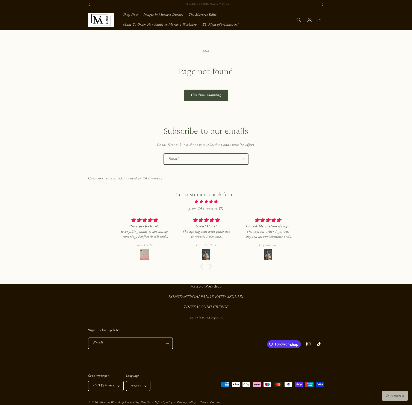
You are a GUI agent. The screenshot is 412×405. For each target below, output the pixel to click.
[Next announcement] (323, 4)
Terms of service (210, 402)
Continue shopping (206, 95)
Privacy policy (186, 402)
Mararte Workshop (111, 402)
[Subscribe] (243, 159)
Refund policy (164, 402)
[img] (206, 201)
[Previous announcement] (89, 4)
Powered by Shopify (137, 402)
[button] (299, 20)
